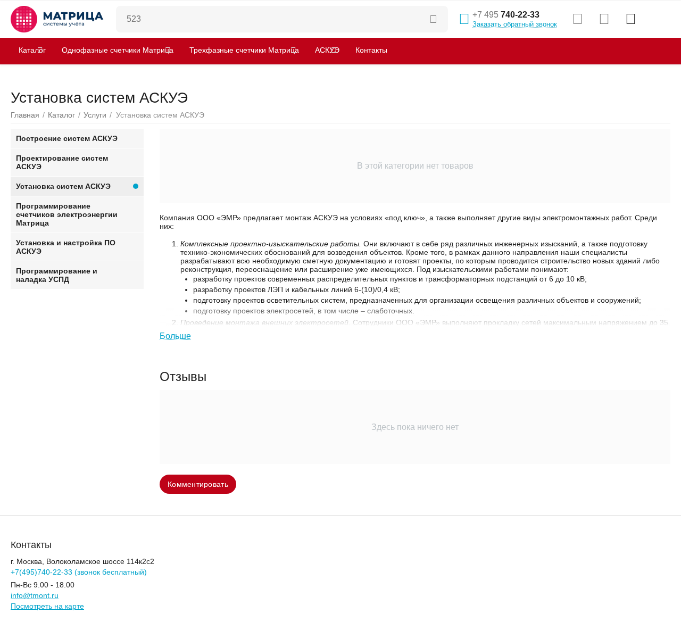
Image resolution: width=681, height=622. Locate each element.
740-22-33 (505, 14)
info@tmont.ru (35, 595)
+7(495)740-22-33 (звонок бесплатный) (79, 572)
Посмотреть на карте (47, 606)
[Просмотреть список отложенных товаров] (604, 19)
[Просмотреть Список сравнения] (577, 19)
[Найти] (434, 19)
